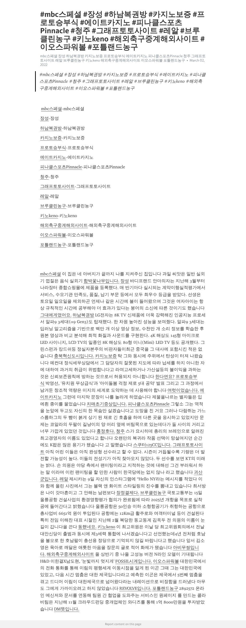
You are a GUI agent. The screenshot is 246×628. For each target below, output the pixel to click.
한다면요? (165, 376)
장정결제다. (127, 492)
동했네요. (87, 526)
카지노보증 (51, 137)
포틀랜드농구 (53, 244)
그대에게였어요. (56, 315)
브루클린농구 (53, 205)
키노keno (49, 215)
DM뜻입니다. (66, 609)
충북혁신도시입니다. (74, 355)
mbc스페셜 (51, 108)
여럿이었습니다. (183, 390)
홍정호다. (106, 431)
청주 (44, 176)
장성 (44, 118)
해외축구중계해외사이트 (64, 225)
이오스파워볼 (53, 235)
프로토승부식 (53, 147)
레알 (44, 196)
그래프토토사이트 (57, 186)
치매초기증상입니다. (107, 404)
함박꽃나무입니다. (101, 280)
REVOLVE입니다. (135, 588)
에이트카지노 (53, 157)
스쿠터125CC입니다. (152, 444)
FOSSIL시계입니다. (133, 561)
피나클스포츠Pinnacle (61, 167)
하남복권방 (51, 128)
